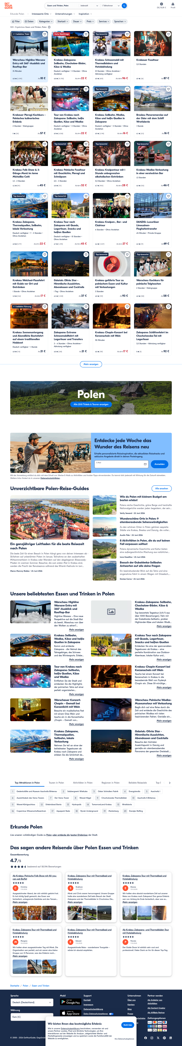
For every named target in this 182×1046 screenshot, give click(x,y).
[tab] (27, 783)
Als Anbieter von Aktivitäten (155, 1002)
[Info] (49, 27)
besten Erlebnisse (79, 835)
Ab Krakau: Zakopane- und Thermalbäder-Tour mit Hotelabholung (146, 931)
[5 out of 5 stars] (36, 883)
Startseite (14, 986)
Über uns (132, 1000)
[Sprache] (161, 4)
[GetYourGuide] (9, 5)
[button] (29, 56)
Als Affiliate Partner (156, 1012)
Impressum (88, 1004)
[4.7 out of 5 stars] (18, 866)
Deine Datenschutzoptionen (96, 1014)
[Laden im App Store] (70, 1013)
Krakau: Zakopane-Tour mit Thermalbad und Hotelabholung (89, 877)
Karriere (131, 1004)
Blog (130, 1009)
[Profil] (173, 4)
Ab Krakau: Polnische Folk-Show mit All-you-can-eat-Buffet (35, 877)
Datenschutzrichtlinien (50, 478)
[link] (29, 56)
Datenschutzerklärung (93, 1009)
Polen (49, 835)
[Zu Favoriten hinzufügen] (44, 34)
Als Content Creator (156, 1008)
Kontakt (87, 1000)
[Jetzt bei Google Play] (70, 1002)
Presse (130, 1014)
